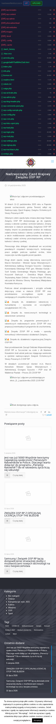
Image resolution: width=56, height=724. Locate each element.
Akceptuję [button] (37, 720)
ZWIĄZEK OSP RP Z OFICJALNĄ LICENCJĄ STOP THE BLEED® (22, 514)
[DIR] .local (6, 36)
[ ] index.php (6, 66)
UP (26, 3)
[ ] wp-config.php (8, 114)
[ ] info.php (5, 71)
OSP (10, 610)
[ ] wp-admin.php (8, 97)
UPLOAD (36, 3)
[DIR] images (7, 32)
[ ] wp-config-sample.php (11, 110)
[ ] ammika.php (7, 58)
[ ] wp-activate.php (9, 93)
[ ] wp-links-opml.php (10, 123)
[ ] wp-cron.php (7, 119)
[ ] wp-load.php (7, 128)
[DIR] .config (6, 40)
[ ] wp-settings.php (9, 141)
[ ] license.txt (6, 75)
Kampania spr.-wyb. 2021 (19, 602)
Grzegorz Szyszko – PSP (30, 370)
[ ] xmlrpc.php (7, 154)
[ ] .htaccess (6, 53)
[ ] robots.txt (6, 84)
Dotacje (11, 599)
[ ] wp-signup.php (8, 145)
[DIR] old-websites (9, 27)
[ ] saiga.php (6, 88)
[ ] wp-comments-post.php (12, 106)
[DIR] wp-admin (8, 19)
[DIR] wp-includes (8, 10)
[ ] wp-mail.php (7, 136)
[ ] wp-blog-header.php (10, 101)
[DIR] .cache (6, 45)
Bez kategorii (13, 596)
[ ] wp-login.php (7, 132)
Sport (10, 613)
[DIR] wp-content (8, 14)
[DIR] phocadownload (10, 23)
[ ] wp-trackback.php (10, 149)
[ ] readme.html (7, 80)
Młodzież (12, 607)
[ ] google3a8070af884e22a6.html (15, 62)
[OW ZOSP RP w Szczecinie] (30, 162)
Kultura (11, 604)
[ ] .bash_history (8, 49)
